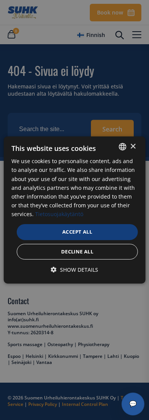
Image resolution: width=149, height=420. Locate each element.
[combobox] (122, 147)
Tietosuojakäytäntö (59, 214)
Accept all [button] (77, 231)
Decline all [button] (77, 251)
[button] (74, 269)
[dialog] (75, 210)
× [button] (133, 146)
